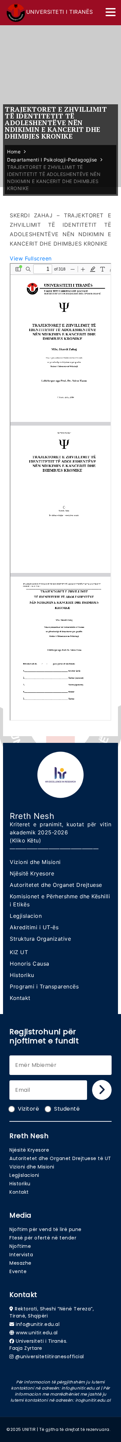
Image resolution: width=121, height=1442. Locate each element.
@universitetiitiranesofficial (49, 1356)
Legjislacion (26, 915)
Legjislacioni (24, 1175)
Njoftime (20, 1246)
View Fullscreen (31, 258)
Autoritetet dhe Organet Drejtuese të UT (60, 1158)
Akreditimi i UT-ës (34, 927)
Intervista (21, 1254)
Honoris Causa (29, 963)
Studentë (67, 1109)
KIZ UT (19, 952)
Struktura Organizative (40, 938)
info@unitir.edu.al (37, 1324)
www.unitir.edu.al (37, 1332)
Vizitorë (28, 1109)
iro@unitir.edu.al (93, 1400)
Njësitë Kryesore (32, 873)
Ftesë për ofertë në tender (42, 1237)
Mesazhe (20, 1263)
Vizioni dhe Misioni (35, 862)
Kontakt (20, 998)
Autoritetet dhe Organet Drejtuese (56, 884)
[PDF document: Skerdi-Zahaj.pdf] (60, 492)
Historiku (22, 975)
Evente (18, 1271)
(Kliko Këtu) (25, 840)
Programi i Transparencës (44, 986)
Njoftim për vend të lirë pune (45, 1229)
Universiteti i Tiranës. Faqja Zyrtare (38, 1344)
